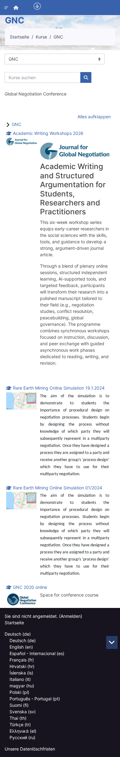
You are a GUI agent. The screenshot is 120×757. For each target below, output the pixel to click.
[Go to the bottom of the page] (112, 642)
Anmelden (90, 18)
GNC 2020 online (30, 587)
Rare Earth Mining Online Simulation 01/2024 (57, 487)
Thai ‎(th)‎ (18, 718)
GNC (58, 36)
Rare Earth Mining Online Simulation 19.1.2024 (59, 388)
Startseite (19, 36)
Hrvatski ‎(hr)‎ (22, 666)
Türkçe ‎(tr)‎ (20, 724)
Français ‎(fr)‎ (22, 659)
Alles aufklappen (94, 116)
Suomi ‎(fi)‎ (19, 705)
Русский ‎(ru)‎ (22, 737)
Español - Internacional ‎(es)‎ (37, 653)
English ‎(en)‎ (21, 647)
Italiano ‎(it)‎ (20, 679)
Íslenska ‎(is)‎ (21, 672)
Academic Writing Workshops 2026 (48, 133)
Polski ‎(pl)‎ (19, 692)
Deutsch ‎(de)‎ (18, 634)
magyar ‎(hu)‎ (22, 685)
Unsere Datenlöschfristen (30, 748)
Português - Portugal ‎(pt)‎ (35, 698)
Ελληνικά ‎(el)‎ (23, 731)
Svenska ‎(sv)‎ (23, 711)
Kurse (41, 36)
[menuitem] (16, 7)
